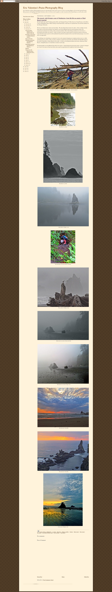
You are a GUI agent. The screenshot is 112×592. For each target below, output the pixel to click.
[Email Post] (38, 530)
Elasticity (27, 48)
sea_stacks (39, 532)
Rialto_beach (76, 531)
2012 (26, 68)
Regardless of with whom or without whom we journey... (30, 36)
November (28, 25)
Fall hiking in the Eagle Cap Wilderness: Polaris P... (29, 41)
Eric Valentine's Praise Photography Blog (43, 7)
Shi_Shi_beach (56, 532)
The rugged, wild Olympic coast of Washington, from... (29, 51)
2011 (26, 69)
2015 (26, 20)
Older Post (86, 577)
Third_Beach (62, 532)
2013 (26, 66)
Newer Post (39, 577)
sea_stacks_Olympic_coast (47, 532)
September (28, 28)
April (27, 60)
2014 (26, 22)
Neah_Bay (59, 531)
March (27, 61)
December (28, 24)
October (27, 27)
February (27, 63)
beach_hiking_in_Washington (45, 531)
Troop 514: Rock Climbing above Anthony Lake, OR (29, 32)
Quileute (71, 531)
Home (63, 577)
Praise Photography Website (28, 16)
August (27, 53)
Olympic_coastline (65, 531)
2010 (26, 71)
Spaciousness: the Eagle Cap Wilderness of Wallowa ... (29, 45)
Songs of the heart (28, 38)
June (27, 57)
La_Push (54, 531)
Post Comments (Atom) (48, 580)
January (27, 65)
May (27, 58)
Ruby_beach (82, 531)
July (26, 55)
